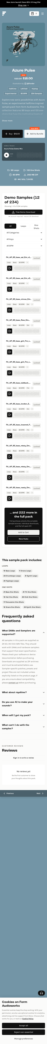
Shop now (22, 5)
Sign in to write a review (23, 758)
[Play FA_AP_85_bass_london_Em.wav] (9, 414)
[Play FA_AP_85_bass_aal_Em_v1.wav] (9, 268)
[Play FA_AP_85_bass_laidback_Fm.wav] (9, 393)
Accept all (23, 1025)
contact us (13, 682)
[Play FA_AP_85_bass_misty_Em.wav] (9, 456)
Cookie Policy (27, 1019)
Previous (10, 793)
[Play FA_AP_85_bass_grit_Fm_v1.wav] (9, 351)
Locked (36, 258)
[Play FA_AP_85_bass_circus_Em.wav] (9, 310)
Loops (23, 226)
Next (38, 793)
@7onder (30, 83)
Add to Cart (23, 532)
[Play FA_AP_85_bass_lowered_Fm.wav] (9, 435)
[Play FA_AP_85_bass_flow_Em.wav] (9, 331)
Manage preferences (23, 1038)
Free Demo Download (25, 212)
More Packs (23, 539)
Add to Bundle (36, 134)
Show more (7, 120)
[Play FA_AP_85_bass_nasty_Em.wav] (9, 498)
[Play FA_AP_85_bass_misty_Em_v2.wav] (9, 477)
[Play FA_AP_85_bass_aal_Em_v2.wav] (9, 289)
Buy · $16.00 (14, 134)
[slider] (29, 155)
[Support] (41, 993)
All (10, 226)
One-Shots (36, 226)
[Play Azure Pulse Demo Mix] (6, 155)
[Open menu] (42, 13)
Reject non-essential (23, 1032)
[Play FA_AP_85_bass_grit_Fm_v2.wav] (9, 372)
